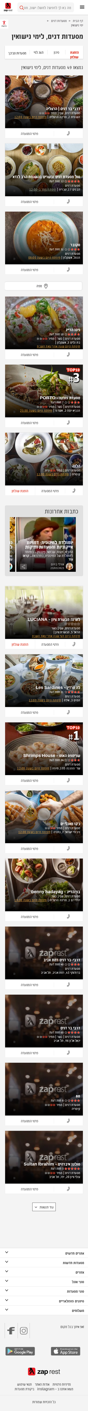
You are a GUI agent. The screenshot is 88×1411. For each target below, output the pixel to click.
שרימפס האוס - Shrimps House (51, 755)
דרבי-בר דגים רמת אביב (62, 959)
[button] (74, 52)
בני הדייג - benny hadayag (55, 891)
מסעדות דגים (59, 20)
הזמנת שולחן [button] (20, 490)
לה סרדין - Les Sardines (58, 687)
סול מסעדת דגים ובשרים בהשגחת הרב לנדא (46, 176)
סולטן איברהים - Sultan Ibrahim (52, 1163)
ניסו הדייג (73, 329)
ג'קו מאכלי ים (70, 823)
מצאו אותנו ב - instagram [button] (55, 1388)
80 (78, 1095)
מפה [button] (39, 285)
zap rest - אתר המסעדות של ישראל (8, 7)
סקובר (75, 244)
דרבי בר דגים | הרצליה (63, 108)
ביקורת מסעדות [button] (24, 1388)
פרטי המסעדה (29, 133)
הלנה (76, 465)
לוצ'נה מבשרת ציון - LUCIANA (54, 619)
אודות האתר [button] (42, 1384)
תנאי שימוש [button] (24, 1384)
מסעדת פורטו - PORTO (60, 397)
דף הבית (78, 20)
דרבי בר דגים (70, 1027)
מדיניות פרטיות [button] (62, 1384)
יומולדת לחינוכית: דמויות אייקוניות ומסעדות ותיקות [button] (49, 544)
